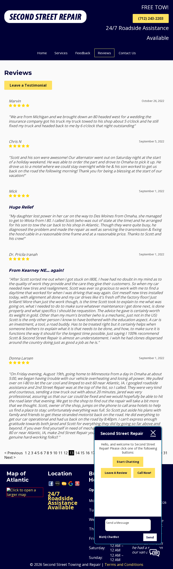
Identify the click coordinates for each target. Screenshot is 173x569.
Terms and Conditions (124, 564)
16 (88, 452)
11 (60, 452)
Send (150, 537)
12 (66, 452)
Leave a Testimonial (28, 85)
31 (165, 452)
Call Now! (144, 473)
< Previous (14, 452)
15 (82, 452)
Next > (10, 457)
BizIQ (103, 537)
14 (77, 452)
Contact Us (127, 53)
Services (61, 53)
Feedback (82, 53)
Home (42, 53)
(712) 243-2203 (150, 18)
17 (93, 452)
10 (55, 452)
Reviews (104, 53)
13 (71, 452)
